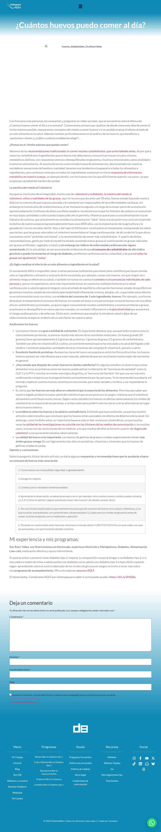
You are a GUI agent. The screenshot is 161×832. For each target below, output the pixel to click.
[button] (80, 6)
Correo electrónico (20, 669)
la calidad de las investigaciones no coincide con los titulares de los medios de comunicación (78, 424)
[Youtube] (147, 758)
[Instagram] (134, 758)
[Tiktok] (134, 763)
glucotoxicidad (121, 309)
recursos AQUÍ (85, 570)
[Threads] (143, 769)
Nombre (14, 657)
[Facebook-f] (140, 758)
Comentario (16, 616)
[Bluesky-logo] (153, 763)
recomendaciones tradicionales (47, 151)
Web (12, 682)
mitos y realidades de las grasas (42, 198)
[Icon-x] (153, 758)
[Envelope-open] (147, 763)
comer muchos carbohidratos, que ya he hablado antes (103, 151)
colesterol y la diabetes (89, 194)
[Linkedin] (140, 763)
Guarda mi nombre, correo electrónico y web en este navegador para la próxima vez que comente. (64, 695)
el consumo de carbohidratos (110, 249)
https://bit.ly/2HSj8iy (122, 577)
